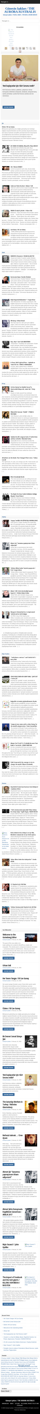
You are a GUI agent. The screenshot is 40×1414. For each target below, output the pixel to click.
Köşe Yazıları (5, 654)
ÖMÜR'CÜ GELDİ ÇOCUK (12, 1382)
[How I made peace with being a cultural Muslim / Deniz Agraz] (20, 51)
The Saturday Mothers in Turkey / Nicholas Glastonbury (13, 1104)
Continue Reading (8, 107)
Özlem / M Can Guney (8, 127)
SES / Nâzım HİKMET (16, 167)
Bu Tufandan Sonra (17, 1362)
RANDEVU (11, 1374)
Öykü (3, 252)
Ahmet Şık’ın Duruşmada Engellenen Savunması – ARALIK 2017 (12, 1212)
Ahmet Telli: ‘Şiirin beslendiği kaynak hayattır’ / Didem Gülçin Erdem (22, 592)
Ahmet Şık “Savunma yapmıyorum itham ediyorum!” (11, 1174)
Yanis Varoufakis (23, 1380)
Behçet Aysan (8, 1362)
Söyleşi (4, 517)
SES (29, 1374)
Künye (11, 1403)
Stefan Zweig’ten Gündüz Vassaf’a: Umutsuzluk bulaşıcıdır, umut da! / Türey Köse (23, 389)
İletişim (17, 1403)
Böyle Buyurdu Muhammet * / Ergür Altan (23, 300)
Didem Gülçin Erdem (11, 1364)
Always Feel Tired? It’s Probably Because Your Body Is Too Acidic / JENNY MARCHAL (24, 744)
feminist (32, 1366)
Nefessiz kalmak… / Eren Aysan (13, 1137)
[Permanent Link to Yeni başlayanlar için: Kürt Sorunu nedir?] (20, 68)
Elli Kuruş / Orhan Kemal (18, 321)
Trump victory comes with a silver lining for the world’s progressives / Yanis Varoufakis (24, 725)
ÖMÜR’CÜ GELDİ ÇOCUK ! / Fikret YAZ (21, 211)
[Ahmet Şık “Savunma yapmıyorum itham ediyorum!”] (16, 48)
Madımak (32, 1370)
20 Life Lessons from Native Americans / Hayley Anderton (20, 1342)
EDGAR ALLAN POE (6, 1366)
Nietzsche (25, 1372)
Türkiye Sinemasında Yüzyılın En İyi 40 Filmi (23, 907)
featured (24, 1366)
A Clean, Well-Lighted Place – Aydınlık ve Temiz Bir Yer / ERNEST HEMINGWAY (23, 364)
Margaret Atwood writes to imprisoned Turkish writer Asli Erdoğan (23, 613)
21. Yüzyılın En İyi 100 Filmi (18, 884)
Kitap (3, 383)
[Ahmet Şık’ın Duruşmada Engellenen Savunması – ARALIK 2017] (30, 48)
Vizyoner (16, 1380)
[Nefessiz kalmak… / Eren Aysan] (13, 48)
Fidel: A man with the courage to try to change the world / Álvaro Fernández (22, 763)
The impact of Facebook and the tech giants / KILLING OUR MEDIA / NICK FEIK (12, 1281)
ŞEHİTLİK (24, 1382)
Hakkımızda (5, 1403)
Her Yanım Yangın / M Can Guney (16, 978)
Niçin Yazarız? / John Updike (11, 1246)
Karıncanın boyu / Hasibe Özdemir (21, 277)
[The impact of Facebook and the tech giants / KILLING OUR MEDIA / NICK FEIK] (9, 30)
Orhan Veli (7, 965)
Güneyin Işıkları (7, 939)
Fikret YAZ (8, 1368)
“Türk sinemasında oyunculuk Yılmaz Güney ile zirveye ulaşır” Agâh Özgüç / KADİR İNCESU (24, 811)
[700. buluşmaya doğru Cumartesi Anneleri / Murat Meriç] (34, 48)
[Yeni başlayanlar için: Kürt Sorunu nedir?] (5, 48)
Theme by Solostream (20, 1409)
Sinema (4, 783)
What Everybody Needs (17, 477)
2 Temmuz (3, 1358)
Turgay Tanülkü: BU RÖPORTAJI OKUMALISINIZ (24, 520)
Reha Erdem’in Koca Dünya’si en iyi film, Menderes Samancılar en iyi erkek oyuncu (23, 834)
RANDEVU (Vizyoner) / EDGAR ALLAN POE (22, 256)
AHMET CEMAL (11, 1358)
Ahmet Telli (18, 1358)
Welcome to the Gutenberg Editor (10, 936)
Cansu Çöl (25, 1362)
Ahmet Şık (26, 1358)
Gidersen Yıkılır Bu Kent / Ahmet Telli (22, 186)
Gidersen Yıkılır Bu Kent (17, 1368)
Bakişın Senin (28, 1360)
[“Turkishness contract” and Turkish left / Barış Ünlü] (20, 48)
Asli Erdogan (21, 1360)
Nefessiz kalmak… (6, 1372)
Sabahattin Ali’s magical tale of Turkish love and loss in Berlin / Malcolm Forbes (24, 438)
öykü (20, 1382)
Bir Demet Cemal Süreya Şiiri (12, 1038)
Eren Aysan (15, 1366)
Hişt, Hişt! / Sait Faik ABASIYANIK (20, 342)
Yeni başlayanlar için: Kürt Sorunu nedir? (18, 85)
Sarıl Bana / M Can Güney (18, 230)
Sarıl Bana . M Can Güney (20, 1374)
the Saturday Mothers (22, 1376)
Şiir (3, 123)
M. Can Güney (26, 1370)
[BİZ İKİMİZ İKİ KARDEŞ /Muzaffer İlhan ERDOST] (27, 48)
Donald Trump (31, 1364)
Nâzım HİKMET (32, 1372)
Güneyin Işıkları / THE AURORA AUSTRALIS (20, 10)
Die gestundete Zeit (22, 1364)
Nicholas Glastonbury (16, 1372)
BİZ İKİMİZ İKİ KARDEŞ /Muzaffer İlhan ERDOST (24, 146)
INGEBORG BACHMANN (15, 1370)
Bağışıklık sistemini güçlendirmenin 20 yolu (24, 701)
